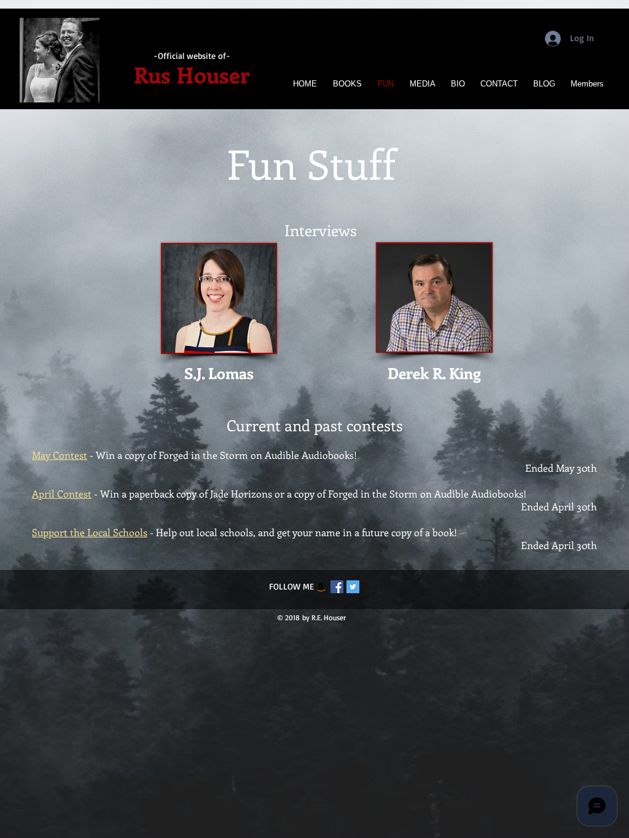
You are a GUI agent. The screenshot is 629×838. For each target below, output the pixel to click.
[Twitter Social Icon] (352, 586)
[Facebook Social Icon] (336, 586)
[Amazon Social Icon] (320, 586)
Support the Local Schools (89, 532)
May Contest (59, 454)
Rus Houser (191, 74)
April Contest (62, 493)
